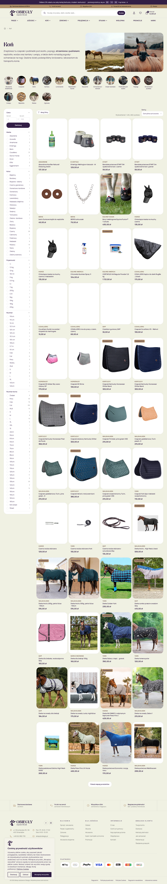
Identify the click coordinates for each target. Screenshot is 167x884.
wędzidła (8, 54)
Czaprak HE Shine (77, 384)
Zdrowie (63, 20)
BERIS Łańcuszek (77, 219)
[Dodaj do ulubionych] (64, 122)
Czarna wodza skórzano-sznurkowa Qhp (112, 550)
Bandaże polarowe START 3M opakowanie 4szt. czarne (113, 165)
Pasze (13, 20)
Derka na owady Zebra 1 (143, 713)
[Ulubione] (140, 13)
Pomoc (155, 6)
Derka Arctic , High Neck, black (146, 549)
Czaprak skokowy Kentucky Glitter (83, 439)
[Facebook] (46, 823)
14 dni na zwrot (56, 6)
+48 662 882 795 (19, 836)
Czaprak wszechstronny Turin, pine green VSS (114, 495)
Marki (153, 20)
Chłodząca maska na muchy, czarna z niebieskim (49, 275)
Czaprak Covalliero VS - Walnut (146, 329)
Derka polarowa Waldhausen (145, 768)
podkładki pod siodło (36, 51)
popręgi (51, 51)
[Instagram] (51, 823)
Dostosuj (13, 874)
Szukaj (121, 13)
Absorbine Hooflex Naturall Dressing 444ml (49, 165)
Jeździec (30, 20)
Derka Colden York (109, 603)
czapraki (21, 51)
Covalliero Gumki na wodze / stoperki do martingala (49, 330)
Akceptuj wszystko (41, 874)
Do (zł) (22, 116)
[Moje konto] (134, 13)
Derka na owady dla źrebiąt (49, 713)
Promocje (137, 20)
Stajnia (102, 20)
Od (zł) (8, 116)
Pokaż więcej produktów (99, 784)
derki (50, 54)
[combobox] (81, 13)
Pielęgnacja (83, 20)
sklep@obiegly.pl (42, 836)
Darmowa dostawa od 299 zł (21, 6)
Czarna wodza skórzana (48, 549)
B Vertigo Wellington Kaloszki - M (83, 164)
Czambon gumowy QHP (111, 329)
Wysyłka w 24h (87, 6)
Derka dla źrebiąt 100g (79, 658)
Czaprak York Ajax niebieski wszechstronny (145, 495)
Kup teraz (122, 2)
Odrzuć (25, 874)
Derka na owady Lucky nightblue (83, 713)
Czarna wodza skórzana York (81, 549)
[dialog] (30, 858)
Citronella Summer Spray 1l (81, 274)
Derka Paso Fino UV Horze (80, 768)
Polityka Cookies (23, 869)
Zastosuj (18, 125)
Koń (47, 20)
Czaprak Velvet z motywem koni (83, 494)
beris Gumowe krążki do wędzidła (51, 219)
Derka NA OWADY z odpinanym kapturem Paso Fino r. (114, 714)
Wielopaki (120, 20)
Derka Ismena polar (142, 658)
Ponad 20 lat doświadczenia (122, 6)
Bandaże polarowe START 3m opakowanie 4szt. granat (145, 165)
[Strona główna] (5, 28)
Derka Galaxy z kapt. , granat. (114, 658)
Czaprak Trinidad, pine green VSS (115, 439)
